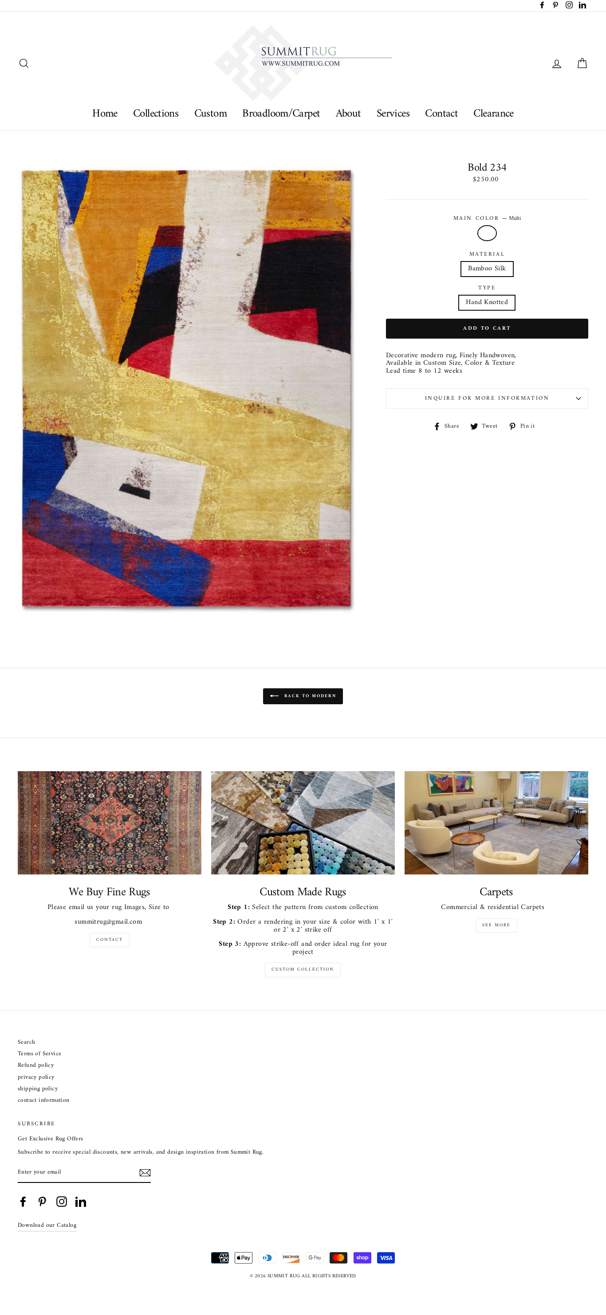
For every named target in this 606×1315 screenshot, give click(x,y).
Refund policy (36, 1066)
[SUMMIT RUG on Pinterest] (42, 1201)
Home (105, 113)
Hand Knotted (487, 302)
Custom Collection (303, 969)
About (348, 113)
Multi (487, 233)
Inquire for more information (487, 398)
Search (26, 1043)
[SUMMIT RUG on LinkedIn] (80, 1201)
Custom (210, 113)
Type (487, 288)
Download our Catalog (47, 1225)
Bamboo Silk (487, 268)
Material (487, 254)
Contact (441, 113)
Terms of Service (39, 1054)
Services (393, 113)
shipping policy (38, 1089)
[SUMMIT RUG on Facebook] (23, 1201)
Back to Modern (309, 696)
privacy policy (36, 1078)
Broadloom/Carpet (281, 113)
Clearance (493, 113)
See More (496, 925)
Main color (487, 218)
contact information (44, 1101)
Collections (155, 113)
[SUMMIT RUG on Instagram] (61, 1201)
